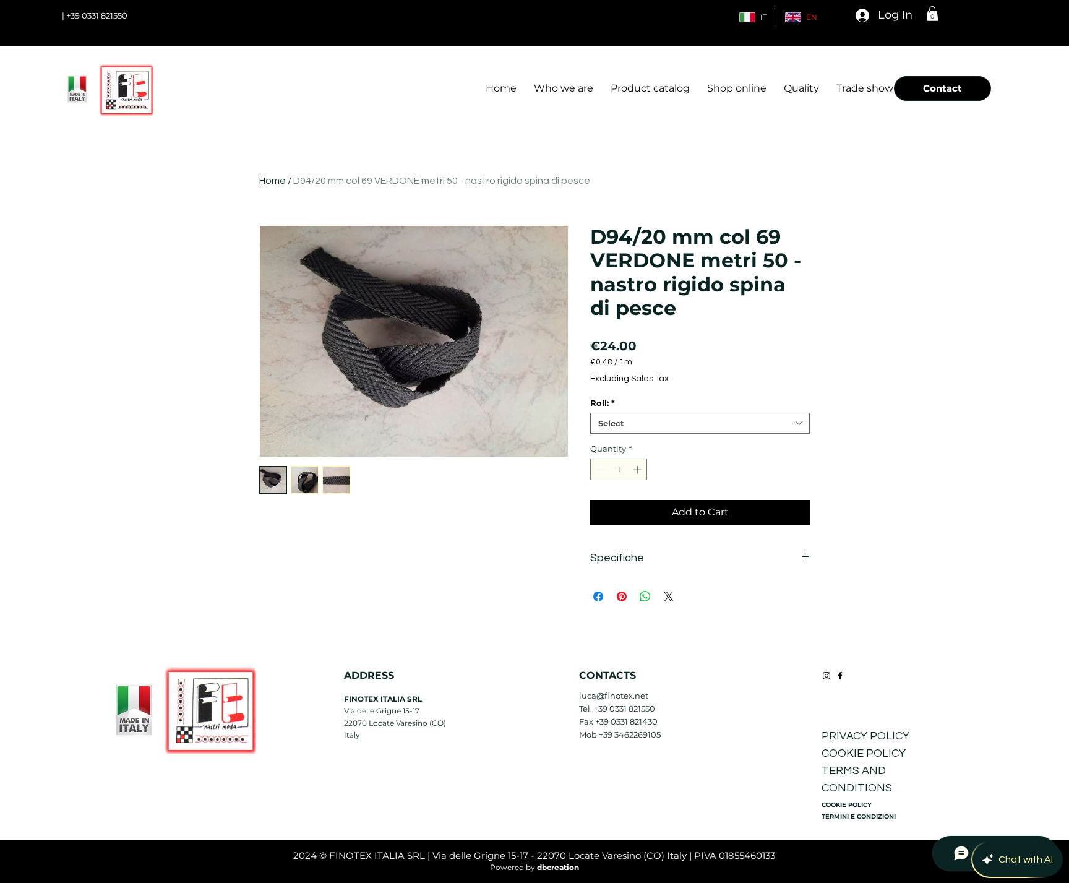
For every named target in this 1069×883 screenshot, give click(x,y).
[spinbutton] (619, 469)
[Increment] (638, 469)
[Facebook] (840, 676)
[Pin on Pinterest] (621, 596)
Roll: (602, 403)
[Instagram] (826, 676)
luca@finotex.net (613, 695)
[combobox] (700, 423)
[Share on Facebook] (598, 596)
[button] (932, 13)
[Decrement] (599, 469)
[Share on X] (668, 596)
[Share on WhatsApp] (645, 596)
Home (272, 181)
